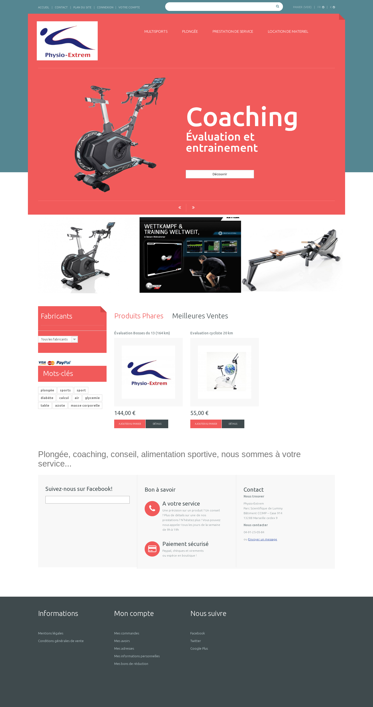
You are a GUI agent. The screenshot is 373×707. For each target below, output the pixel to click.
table (45, 405)
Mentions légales (50, 633)
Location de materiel (288, 31)
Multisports (155, 31)
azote (60, 405)
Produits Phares (138, 316)
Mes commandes (126, 633)
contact (61, 7)
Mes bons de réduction (131, 663)
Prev (179, 208)
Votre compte (129, 7)
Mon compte (134, 613)
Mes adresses (124, 648)
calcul (64, 398)
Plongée (190, 31)
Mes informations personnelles (137, 656)
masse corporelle (85, 405)
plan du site (82, 7)
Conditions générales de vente (61, 641)
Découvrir (220, 174)
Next (193, 208)
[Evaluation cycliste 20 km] (224, 372)
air (77, 398)
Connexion (105, 7)
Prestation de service (233, 31)
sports (65, 390)
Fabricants (56, 316)
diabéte (47, 398)
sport (81, 390)
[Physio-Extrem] (84, 40)
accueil (43, 7)
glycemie (92, 398)
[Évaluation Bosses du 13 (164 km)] (148, 372)
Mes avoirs (122, 641)
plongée (47, 390)
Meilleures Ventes (200, 316)
